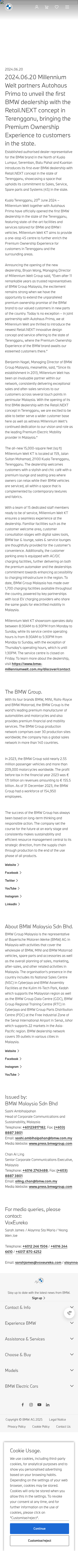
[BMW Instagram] (31, 1405)
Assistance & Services (25, 1338)
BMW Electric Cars (21, 1386)
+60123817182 (33, 1127)
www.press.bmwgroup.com (50, 1143)
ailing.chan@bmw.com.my (36, 1181)
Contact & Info (18, 1307)
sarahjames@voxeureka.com (38, 1262)
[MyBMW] (37, 7)
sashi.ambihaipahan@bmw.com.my (43, 1138)
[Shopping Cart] (47, 7)
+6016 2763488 (35, 1170)
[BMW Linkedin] (48, 1405)
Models (11, 1370)
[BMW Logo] (8, 7)
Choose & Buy (18, 1354)
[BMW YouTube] (39, 1405)
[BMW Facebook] (23, 1405)
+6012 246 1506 (35, 1246)
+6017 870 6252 (28, 1251)
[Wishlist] (57, 7)
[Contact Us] (69, 1313)
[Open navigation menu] (67, 7)
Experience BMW (20, 1323)
